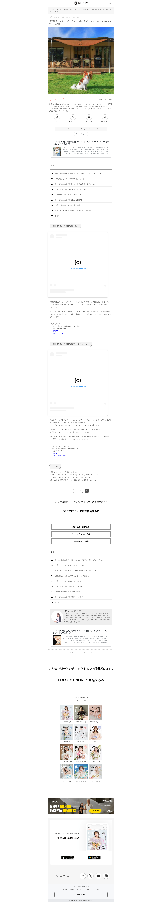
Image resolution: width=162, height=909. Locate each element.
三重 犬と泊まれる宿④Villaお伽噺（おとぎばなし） (72, 189)
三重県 (78, 17)
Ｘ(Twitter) (73, 122)
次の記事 (87, 652)
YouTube (89, 121)
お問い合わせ (81, 894)
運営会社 (65, 889)
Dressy (81, 3)
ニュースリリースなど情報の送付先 (81, 886)
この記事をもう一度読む (81, 541)
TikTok (57, 121)
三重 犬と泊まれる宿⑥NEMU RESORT (68, 200)
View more (81, 787)
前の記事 (74, 652)
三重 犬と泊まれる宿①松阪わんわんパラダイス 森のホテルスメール (79, 173)
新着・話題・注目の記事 (81, 527)
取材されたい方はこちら (93, 889)
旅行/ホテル (67, 9)
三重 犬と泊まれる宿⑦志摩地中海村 (67, 205)
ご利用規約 (71, 889)
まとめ (57, 216)
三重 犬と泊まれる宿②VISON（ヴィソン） (70, 179)
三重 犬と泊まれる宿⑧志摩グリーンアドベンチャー (73, 210)
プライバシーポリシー (80, 889)
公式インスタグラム (59, 333)
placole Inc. (79, 900)
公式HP (55, 331)
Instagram (105, 121)
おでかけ (59, 9)
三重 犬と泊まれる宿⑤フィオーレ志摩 (68, 195)
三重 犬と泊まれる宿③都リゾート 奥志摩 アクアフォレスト (75, 184)
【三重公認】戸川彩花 (72, 611)
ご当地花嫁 (55, 17)
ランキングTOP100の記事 (81, 534)
